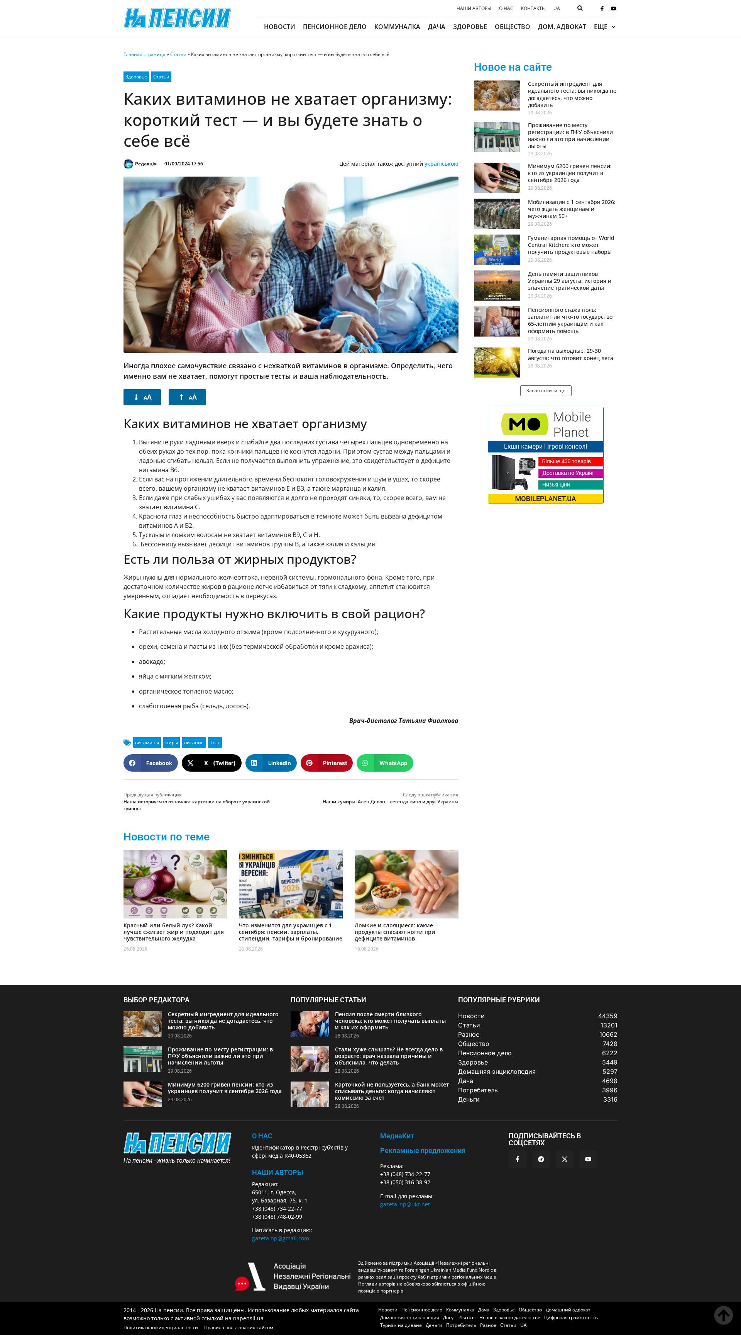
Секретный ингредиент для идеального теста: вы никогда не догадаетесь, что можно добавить (572, 94)
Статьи (178, 54)
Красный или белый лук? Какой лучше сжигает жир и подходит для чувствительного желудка (174, 932)
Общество (512, 26)
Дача (436, 26)
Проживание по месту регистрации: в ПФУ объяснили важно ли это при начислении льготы (570, 135)
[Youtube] (614, 8)
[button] (151, 763)
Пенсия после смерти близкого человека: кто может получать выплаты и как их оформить (390, 1020)
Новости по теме (167, 836)
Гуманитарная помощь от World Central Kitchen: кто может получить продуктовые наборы (571, 244)
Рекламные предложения (422, 1150)
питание (194, 742)
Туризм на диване (401, 1325)
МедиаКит (397, 1136)
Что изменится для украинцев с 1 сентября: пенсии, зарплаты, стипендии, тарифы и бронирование (290, 932)
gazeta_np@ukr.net (405, 1204)
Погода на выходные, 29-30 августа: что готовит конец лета (570, 354)
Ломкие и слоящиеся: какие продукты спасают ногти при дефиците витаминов (395, 932)
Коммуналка (397, 26)
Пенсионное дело (335, 26)
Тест (215, 742)
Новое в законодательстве (509, 1317)
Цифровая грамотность (571, 1317)
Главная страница (145, 54)
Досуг (449, 1317)
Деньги (434, 1325)
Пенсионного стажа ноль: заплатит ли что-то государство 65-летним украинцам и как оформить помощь (570, 320)
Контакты (533, 8)
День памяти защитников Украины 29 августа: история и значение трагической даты (569, 280)
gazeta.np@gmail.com (280, 1238)
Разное (488, 1325)
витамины (147, 742)
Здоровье (470, 26)
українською (441, 163)
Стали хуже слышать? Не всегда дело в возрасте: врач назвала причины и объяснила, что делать (389, 1056)
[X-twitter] (565, 1159)
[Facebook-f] (602, 8)
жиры (171, 742)
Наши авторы (474, 8)
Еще (600, 26)
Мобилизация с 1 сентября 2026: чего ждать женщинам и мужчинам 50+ (572, 208)
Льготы (467, 1317)
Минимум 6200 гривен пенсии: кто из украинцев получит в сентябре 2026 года (570, 173)
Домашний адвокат (568, 1309)
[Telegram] (541, 1159)
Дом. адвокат (562, 26)
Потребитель (461, 1325)
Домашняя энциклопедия (409, 1317)
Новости (279, 26)
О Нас (262, 1136)
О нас (506, 8)
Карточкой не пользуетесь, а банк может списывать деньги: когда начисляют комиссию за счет (392, 1091)
